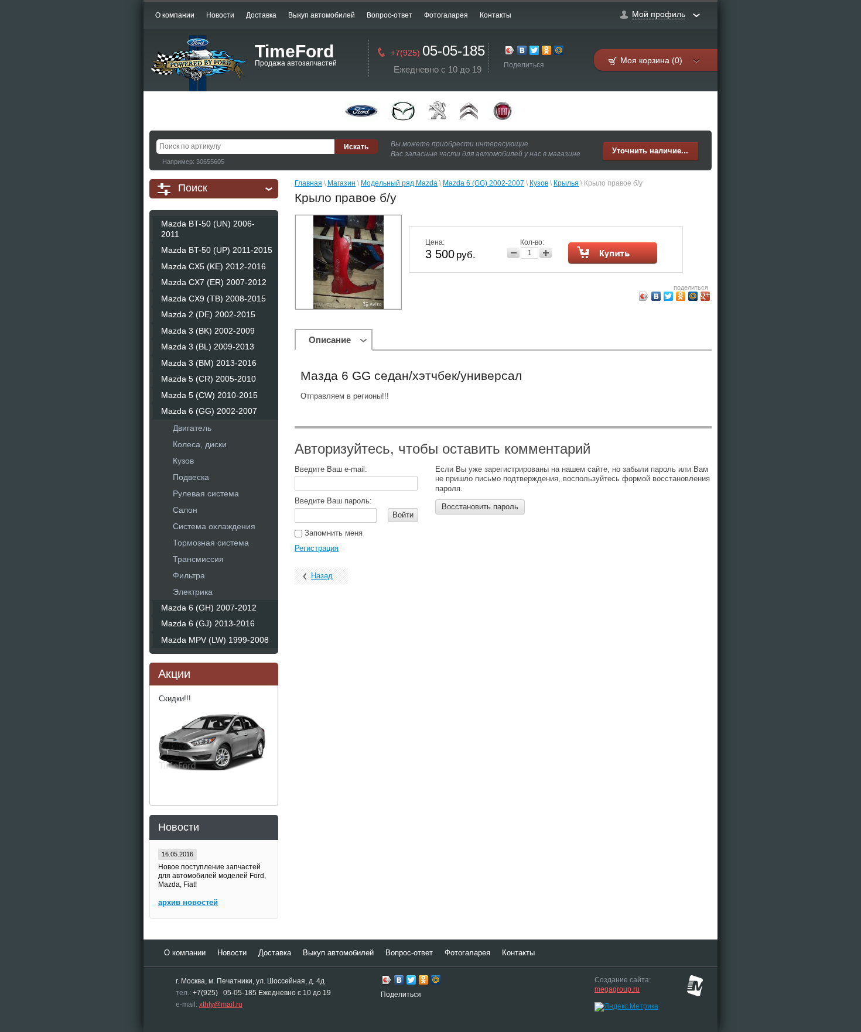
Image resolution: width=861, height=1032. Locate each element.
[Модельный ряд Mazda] (403, 111)
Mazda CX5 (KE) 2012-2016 (213, 266)
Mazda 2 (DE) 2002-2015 (208, 314)
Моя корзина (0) (651, 60)
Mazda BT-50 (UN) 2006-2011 (208, 229)
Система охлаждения (214, 526)
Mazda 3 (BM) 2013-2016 (209, 363)
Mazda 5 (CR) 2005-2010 (208, 378)
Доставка (261, 15)
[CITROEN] (469, 111)
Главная (308, 183)
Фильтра (189, 575)
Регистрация (317, 548)
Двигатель (192, 428)
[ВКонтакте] (522, 52)
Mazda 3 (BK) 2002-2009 (208, 330)
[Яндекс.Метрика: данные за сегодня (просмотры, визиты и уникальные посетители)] (626, 1007)
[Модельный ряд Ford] (361, 111)
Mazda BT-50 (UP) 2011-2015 (216, 250)
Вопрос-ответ (389, 15)
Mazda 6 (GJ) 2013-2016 (208, 623)
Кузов (183, 460)
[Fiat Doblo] (502, 111)
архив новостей (188, 902)
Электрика (193, 591)
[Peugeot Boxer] (438, 111)
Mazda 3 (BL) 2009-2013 (207, 346)
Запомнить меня (332, 533)
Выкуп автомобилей (321, 15)
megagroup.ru (617, 989)
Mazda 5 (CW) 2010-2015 (209, 395)
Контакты (495, 15)
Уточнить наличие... (650, 150)
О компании (174, 15)
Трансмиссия (198, 559)
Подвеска (191, 477)
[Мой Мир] (559, 52)
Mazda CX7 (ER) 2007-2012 (213, 282)
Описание (330, 340)
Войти (403, 514)
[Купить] (612, 252)
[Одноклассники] (547, 52)
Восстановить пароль (480, 506)
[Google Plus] (705, 298)
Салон (185, 510)
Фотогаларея (446, 15)
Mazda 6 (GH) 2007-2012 (209, 607)
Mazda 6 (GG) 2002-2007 (209, 411)
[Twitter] (534, 52)
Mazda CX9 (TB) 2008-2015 (213, 298)
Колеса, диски (200, 444)
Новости (220, 15)
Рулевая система (206, 493)
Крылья (566, 183)
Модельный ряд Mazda (399, 183)
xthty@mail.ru (220, 1004)
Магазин (341, 183)
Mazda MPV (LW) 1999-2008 (215, 639)
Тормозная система (211, 542)
